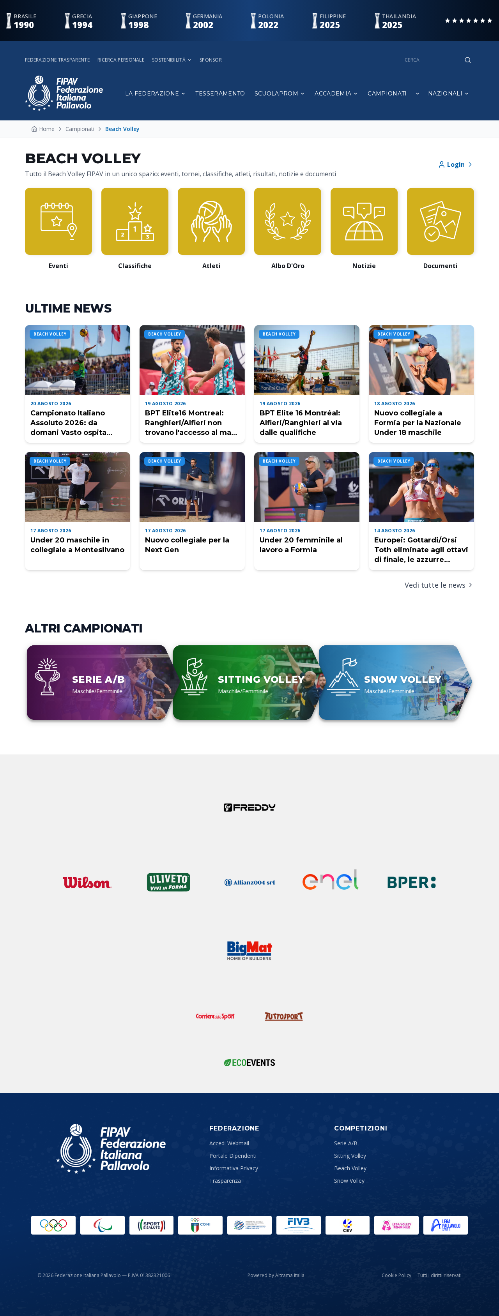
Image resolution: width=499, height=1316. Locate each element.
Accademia (333, 93)
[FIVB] (298, 1225)
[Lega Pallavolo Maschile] (445, 1225)
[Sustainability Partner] (249, 1062)
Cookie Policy (396, 1275)
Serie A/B (345, 1143)
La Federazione (152, 93)
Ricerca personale (120, 60)
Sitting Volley (350, 1155)
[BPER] (412, 882)
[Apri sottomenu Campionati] (417, 93)
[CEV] (348, 1225)
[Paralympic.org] (102, 1225)
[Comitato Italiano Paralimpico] (249, 1225)
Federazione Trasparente (57, 60)
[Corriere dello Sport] (215, 1016)
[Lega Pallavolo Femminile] (396, 1225)
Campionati (387, 93)
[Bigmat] (249, 951)
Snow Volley (349, 1180)
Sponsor (211, 60)
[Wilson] (87, 882)
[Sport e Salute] (151, 1225)
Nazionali (445, 93)
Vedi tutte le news (435, 585)
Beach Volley (350, 1168)
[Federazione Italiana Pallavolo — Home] (64, 93)
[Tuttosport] (284, 1016)
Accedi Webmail (229, 1143)
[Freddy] (249, 807)
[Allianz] (249, 882)
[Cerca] (468, 60)
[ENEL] (331, 882)
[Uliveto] (168, 882)
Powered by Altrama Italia (276, 1275)
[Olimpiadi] (53, 1225)
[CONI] (200, 1225)
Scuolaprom (277, 93)
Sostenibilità (169, 60)
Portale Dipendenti (233, 1155)
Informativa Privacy (233, 1168)
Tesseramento (220, 93)
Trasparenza (225, 1180)
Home (47, 128)
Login (456, 164)
